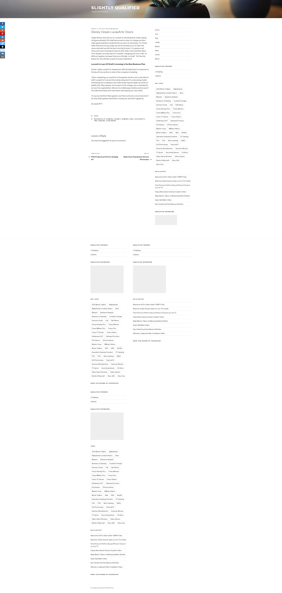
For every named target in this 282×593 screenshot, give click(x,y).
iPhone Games (172, 125)
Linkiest (158, 76)
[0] (2, 30)
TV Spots (159, 152)
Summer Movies (182, 148)
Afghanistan (177, 89)
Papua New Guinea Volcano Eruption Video (170, 192)
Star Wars (111, 121)
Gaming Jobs (128, 119)
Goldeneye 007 (162, 121)
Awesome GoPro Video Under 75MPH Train (170, 177)
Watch (157, 46)
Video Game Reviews (164, 156)
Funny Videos (176, 117)
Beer (181, 93)
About (157, 59)
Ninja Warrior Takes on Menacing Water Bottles (172, 196)
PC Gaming (184, 137)
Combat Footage (180, 101)
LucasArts (140, 119)
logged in (105, 141)
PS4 (163, 140)
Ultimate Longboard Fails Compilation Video (107, 567)
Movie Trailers (161, 133)
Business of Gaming (103, 119)
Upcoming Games (172, 152)
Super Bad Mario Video (163, 200)
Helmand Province (177, 121)
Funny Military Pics (163, 113)
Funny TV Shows (162, 117)
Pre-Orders (99, 121)
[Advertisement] (166, 220)
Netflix (184, 133)
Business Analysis (171, 97)
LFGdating (159, 72)
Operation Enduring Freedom (166, 137)
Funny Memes (178, 109)
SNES (183, 140)
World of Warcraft (162, 160)
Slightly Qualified (115, 7)
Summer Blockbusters (164, 148)
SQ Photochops (162, 144)
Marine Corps (161, 129)
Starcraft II (175, 144)
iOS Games (160, 125)
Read (157, 50)
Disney (117, 119)
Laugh (157, 42)
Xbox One (159, 164)
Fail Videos (179, 105)
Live (156, 34)
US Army (185, 152)
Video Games (180, 156)
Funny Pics (177, 113)
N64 (171, 133)
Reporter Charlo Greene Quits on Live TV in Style (173, 181)
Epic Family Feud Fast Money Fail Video (169, 204)
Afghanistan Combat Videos (166, 93)
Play (96, 116)
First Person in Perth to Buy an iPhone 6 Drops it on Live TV (154, 313)
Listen (157, 55)
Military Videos (174, 129)
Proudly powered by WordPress (102, 588)
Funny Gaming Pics (163, 109)
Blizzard (159, 97)
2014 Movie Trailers (163, 89)
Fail (171, 105)
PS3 (157, 140)
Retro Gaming (173, 140)
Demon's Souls (161, 105)
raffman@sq (112, 29)
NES (177, 133)
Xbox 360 (175, 160)
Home (157, 30)
